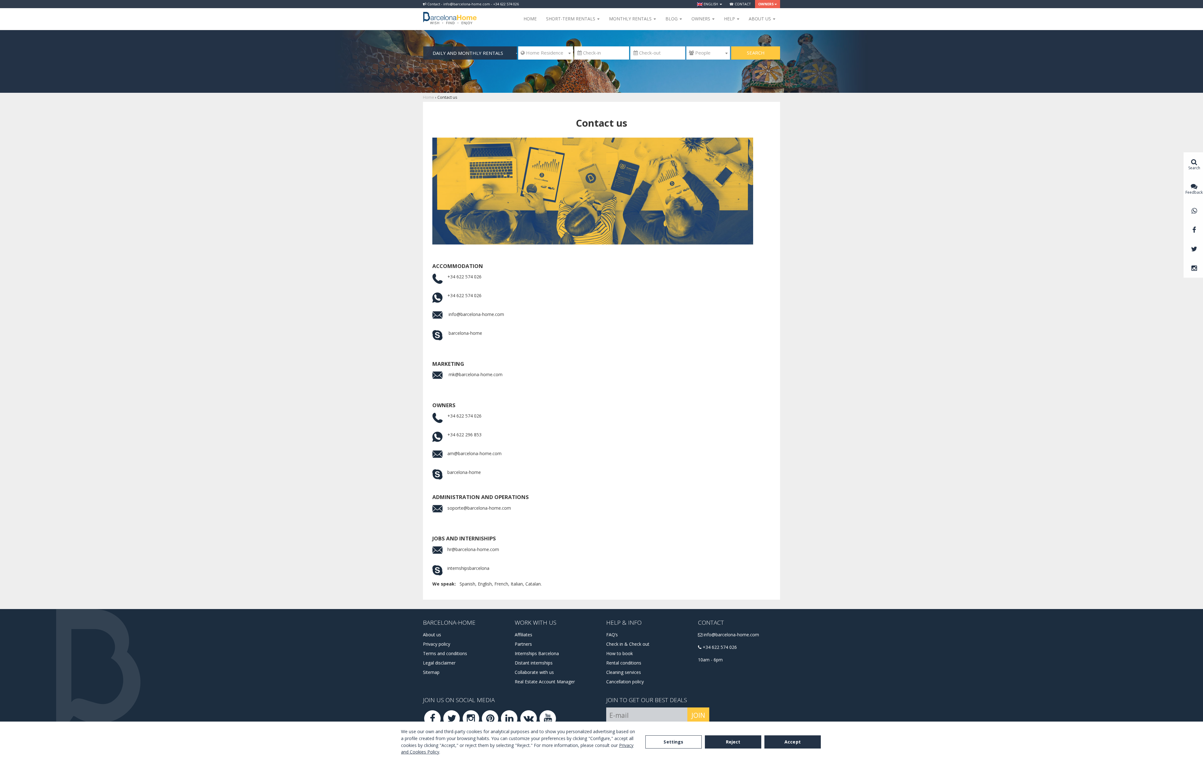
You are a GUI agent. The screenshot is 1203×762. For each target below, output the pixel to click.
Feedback (1194, 192)
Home (530, 19)
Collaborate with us (534, 672)
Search (756, 53)
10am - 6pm (710, 660)
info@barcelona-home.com (730, 635)
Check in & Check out (627, 644)
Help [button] (730, 19)
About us (432, 635)
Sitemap (431, 672)
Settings (673, 742)
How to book (619, 653)
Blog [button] (672, 19)
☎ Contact (740, 4)
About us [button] (760, 19)
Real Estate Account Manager (545, 682)
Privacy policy (436, 644)
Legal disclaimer (439, 663)
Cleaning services (623, 672)
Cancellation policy (625, 682)
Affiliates (523, 635)
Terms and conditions (445, 653)
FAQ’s (612, 635)
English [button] (711, 4)
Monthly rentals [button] (631, 19)
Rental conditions (623, 663)
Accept (792, 742)
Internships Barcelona (537, 653)
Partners (523, 644)
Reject (733, 742)
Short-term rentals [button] (571, 19)
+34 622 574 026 (719, 647)
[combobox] (545, 53)
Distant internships (534, 663)
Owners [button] (766, 4)
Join (698, 715)
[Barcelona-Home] (450, 14)
